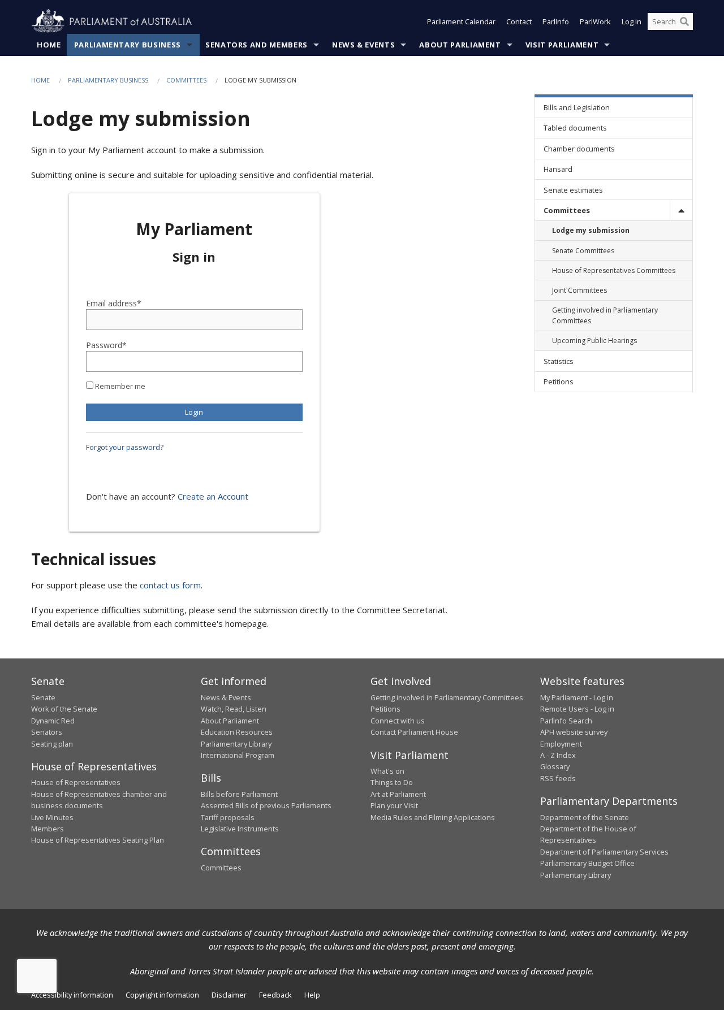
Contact (519, 21)
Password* (106, 345)
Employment (561, 744)
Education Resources (237, 732)
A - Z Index (558, 755)
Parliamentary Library (236, 744)
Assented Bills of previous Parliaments (266, 805)
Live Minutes (52, 817)
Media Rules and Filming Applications (432, 817)
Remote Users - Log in (577, 709)
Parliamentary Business (127, 45)
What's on (387, 771)
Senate (43, 697)
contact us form (170, 585)
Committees (186, 80)
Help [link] (312, 995)
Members (47, 828)
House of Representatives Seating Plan (97, 840)
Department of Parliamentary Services (604, 852)
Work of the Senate (64, 709)
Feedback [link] (275, 995)
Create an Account (213, 496)
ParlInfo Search (566, 721)
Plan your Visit (394, 805)
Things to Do (391, 782)
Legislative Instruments (240, 828)
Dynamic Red (53, 721)
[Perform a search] (684, 21)
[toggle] (681, 210)
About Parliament (460, 45)
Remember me (119, 386)
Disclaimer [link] (229, 995)
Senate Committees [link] (583, 250)
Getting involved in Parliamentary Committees (446, 697)
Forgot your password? (124, 447)
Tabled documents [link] (575, 128)
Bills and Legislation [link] (577, 107)
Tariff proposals (228, 817)
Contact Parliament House (414, 732)
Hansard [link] (558, 169)
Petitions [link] (559, 381)
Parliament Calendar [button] (461, 21)
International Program (237, 755)
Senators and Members (256, 45)
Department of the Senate (584, 817)
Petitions (385, 709)
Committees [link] (567, 210)
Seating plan (52, 744)
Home (49, 45)
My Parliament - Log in (576, 697)
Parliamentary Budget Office (587, 863)
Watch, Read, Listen (233, 709)
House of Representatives (75, 782)
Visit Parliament (561, 45)
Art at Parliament (398, 794)
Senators (46, 732)
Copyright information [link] (162, 995)
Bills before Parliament (239, 794)
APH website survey (573, 732)
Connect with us (397, 721)
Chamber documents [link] (579, 149)
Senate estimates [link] (573, 190)
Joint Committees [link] (579, 290)
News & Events (363, 45)
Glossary (555, 766)
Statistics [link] (559, 361)
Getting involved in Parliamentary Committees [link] (605, 315)
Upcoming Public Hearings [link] (594, 340)
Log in (631, 21)
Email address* (113, 303)
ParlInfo (555, 21)
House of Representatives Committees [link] (613, 270)
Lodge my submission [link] (591, 230)
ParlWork (595, 21)
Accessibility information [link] (72, 995)
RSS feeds (558, 778)
